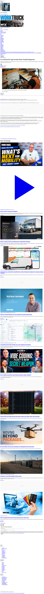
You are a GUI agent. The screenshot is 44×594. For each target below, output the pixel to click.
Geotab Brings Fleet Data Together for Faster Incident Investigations (15, 344)
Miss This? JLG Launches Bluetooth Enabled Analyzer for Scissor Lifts (10, 126)
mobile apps (7, 138)
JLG (12, 138)
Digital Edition (5, 14)
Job (2, 571)
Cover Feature (4, 0)
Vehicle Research (2, 50)
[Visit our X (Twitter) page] (2, 525)
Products (3, 566)
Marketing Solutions (3, 53)
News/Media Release (7, 239)
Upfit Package (4, 579)
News (6, 0)
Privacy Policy (2, 593)
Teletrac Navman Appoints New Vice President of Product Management (16, 314)
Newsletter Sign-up (4, 577)
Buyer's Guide (4, 572)
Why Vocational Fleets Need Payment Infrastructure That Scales (14, 517)
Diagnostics (4, 138)
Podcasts (3, 567)
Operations (1, 39)
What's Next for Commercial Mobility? (9, 211)
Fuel (1, 33)
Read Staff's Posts (2, 66)
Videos (3, 564)
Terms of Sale (10, 593)
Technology (2, 46)
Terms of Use (6, 593)
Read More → (2, 215)
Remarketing (2, 41)
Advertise (3, 580)
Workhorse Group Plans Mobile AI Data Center (11, 476)
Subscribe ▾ (2, 2)
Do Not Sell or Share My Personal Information (18, 593)
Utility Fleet (2, 49)
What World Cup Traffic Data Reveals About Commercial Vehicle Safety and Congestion (20, 416)
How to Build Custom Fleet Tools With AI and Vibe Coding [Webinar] (15, 374)
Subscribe (1, 14)
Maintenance (2, 38)
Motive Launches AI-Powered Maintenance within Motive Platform (15, 241)
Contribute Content (4, 582)
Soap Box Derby (4, 578)
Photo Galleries (4, 565)
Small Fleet (1, 44)
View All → (2, 521)
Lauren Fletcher (7, 414)
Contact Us (3, 581)
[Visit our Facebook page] (0, 525)
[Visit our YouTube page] (3, 525)
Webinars (3, 570)
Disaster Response (2, 32)
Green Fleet (2, 35)
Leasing (1, 36)
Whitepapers (3, 569)
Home (1, 57)
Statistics (3, 568)
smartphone (10, 138)
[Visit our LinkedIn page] (1, 525)
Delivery (1, 30)
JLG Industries (2, 99)
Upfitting (1, 47)
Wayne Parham (7, 209)
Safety (1, 43)
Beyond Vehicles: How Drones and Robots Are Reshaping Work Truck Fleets (17, 446)
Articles (8, 0)
